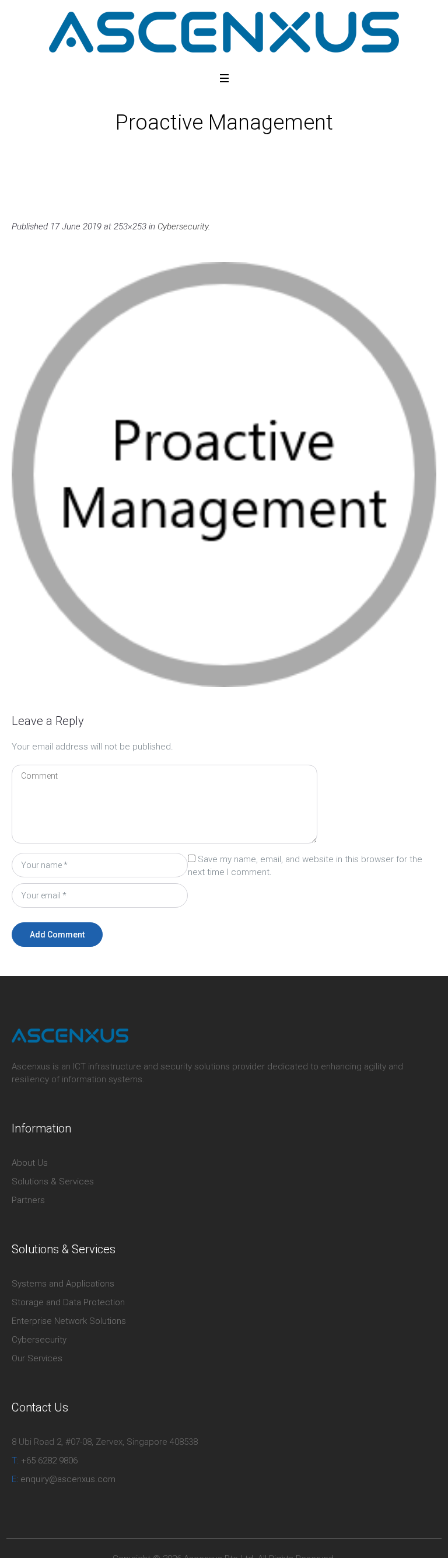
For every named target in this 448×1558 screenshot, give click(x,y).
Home (146, 149)
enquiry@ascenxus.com (64, 1479)
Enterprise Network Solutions (69, 1321)
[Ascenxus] (224, 32)
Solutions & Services (53, 1181)
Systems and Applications (63, 1283)
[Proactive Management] (224, 474)
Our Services (37, 1358)
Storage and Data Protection (68, 1302)
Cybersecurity (191, 149)
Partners (28, 1200)
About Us (30, 1163)
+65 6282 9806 (45, 1460)
